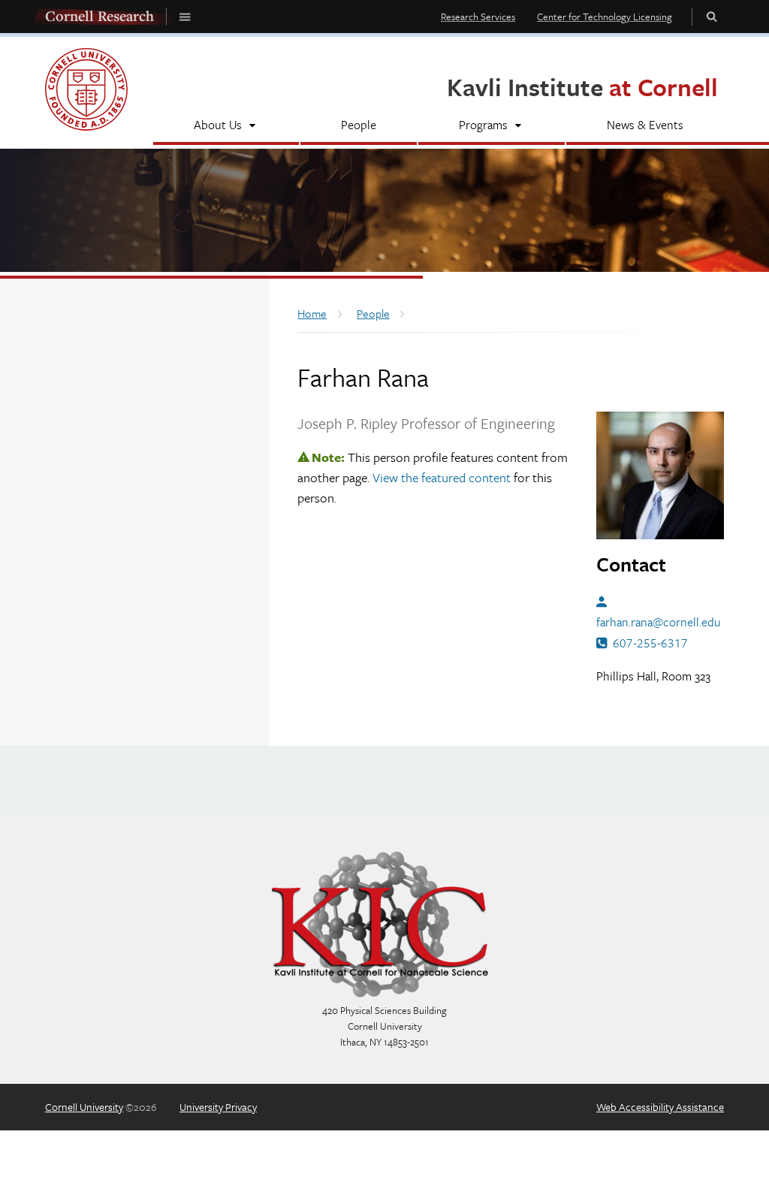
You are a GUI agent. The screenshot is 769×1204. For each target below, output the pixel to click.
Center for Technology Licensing (604, 16)
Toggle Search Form (712, 16)
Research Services (478, 16)
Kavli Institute (582, 86)
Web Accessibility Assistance (660, 1107)
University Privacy (218, 1107)
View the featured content (441, 477)
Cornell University (84, 1107)
